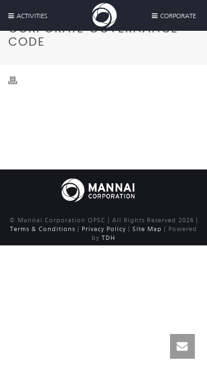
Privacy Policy (104, 229)
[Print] (18, 79)
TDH (108, 238)
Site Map (147, 229)
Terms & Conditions (42, 229)
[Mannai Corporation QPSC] (98, 189)
